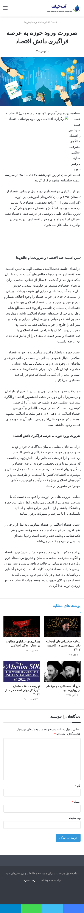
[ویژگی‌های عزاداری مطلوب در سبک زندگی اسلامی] (21, 626)
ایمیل (76, 801)
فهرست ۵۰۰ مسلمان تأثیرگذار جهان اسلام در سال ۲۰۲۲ (22, 690)
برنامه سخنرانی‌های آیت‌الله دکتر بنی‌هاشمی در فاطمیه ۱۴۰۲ (63, 645)
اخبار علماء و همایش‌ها (37, 22)
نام (78, 785)
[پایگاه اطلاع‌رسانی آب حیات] (63, 8)
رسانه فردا (29, 880)
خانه (55, 22)
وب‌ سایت (75, 817)
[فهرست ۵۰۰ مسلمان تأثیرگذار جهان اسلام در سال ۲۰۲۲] (21, 671)
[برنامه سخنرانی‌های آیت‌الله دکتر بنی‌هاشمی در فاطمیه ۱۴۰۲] (62, 626)
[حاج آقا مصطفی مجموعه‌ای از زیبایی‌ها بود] (62, 671)
